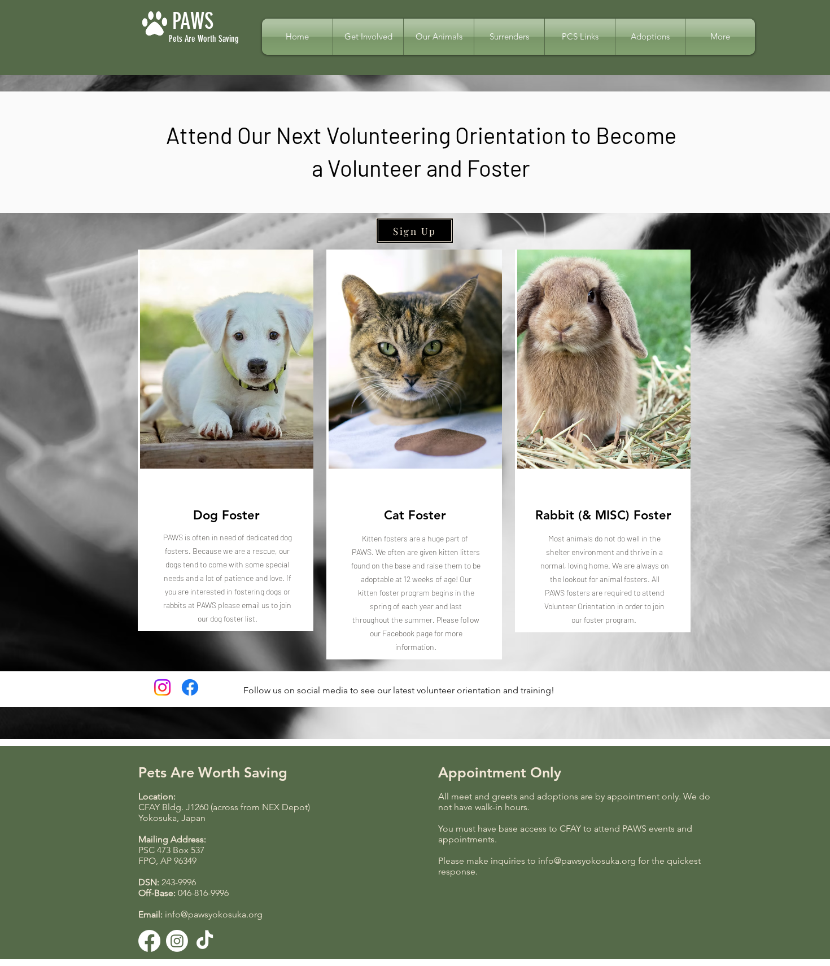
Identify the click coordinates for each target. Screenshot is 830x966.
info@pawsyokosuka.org (214, 914)
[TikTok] (205, 941)
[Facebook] (190, 687)
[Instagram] (162, 687)
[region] (225, 440)
